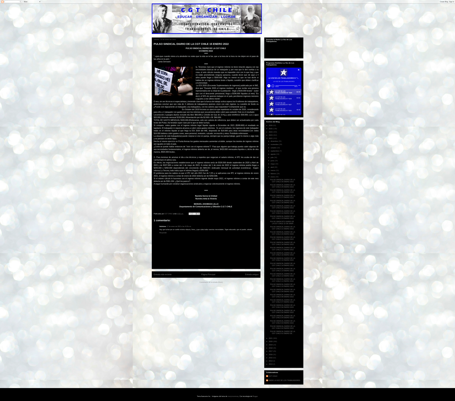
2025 (271, 129)
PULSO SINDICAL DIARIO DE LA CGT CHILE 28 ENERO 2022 (282, 191)
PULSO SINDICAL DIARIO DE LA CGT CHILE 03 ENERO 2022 (282, 322)
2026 (271, 125)
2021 (271, 338)
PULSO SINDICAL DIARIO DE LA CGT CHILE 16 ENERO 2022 (282, 254)
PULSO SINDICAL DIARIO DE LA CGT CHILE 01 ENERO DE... (282, 332)
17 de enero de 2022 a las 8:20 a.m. (179, 226)
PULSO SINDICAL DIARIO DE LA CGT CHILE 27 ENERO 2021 (282, 196)
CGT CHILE (272, 376)
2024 (271, 132)
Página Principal (208, 274)
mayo (273, 164)
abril (272, 167)
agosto (273, 154)
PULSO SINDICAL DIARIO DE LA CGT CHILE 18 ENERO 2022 (282, 243)
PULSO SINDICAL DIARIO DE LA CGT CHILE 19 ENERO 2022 (282, 238)
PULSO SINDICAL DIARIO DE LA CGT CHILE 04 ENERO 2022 (282, 317)
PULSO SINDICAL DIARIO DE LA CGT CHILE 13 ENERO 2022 (282, 270)
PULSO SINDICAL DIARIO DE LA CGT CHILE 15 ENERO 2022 (282, 259)
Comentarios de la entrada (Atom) (211, 282)
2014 (271, 361)
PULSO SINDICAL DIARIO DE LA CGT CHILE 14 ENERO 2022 (282, 264)
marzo (273, 170)
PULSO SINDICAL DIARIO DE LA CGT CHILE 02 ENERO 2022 (282, 327)
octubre (274, 148)
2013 (271, 364)
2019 (271, 345)
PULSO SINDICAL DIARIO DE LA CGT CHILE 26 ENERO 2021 (282, 202)
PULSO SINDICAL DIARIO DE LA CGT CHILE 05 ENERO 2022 (282, 311)
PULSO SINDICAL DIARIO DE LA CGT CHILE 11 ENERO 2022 (282, 280)
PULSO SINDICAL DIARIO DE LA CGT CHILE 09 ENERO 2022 (282, 290)
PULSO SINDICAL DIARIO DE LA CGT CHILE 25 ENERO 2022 (282, 207)
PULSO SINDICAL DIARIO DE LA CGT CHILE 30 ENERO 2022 (282, 181)
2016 (271, 354)
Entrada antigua (252, 274)
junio (273, 161)
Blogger (255, 396)
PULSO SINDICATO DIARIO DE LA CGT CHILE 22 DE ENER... (282, 222)
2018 (271, 348)
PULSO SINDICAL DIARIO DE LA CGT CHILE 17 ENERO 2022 (282, 249)
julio (272, 157)
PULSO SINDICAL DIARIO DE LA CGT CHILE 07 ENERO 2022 (282, 301)
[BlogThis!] (192, 214)
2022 (271, 138)
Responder (163, 233)
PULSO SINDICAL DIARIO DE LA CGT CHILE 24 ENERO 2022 (282, 212)
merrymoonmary (233, 396)
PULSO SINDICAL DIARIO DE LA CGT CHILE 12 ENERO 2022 (282, 275)
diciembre (274, 141)
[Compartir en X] (194, 214)
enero (273, 177)
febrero (274, 174)
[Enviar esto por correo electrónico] (190, 214)
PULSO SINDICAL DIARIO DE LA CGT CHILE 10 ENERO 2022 (282, 285)
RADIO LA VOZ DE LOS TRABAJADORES (284, 380)
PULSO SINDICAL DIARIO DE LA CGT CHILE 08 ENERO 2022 (282, 296)
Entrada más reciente (163, 274)
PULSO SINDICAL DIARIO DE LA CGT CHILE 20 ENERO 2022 (282, 233)
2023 (271, 135)
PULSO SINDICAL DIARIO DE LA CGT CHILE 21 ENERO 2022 (282, 228)
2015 (271, 358)
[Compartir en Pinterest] (199, 214)
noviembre (275, 144)
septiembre (275, 151)
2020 (271, 341)
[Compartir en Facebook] (196, 214)
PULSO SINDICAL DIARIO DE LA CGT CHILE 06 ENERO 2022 (282, 306)
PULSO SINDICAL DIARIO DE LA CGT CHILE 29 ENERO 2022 (282, 186)
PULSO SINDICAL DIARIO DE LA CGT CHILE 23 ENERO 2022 (282, 217)
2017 (271, 351)
